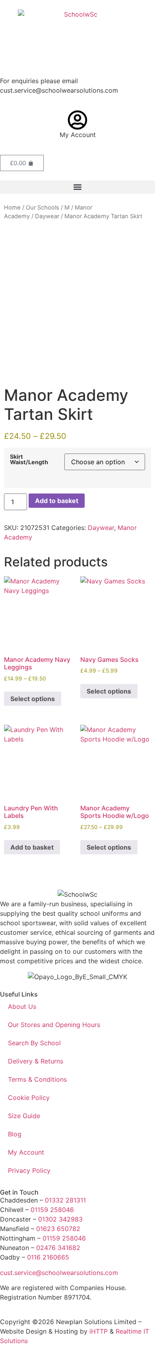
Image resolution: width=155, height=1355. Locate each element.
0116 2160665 (48, 1257)
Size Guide (24, 1116)
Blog (14, 1134)
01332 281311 (65, 1200)
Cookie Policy (29, 1098)
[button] (77, 187)
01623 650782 (58, 1229)
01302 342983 (60, 1219)
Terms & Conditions (37, 1079)
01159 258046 (52, 1210)
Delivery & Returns (35, 1061)
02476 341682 (58, 1248)
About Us (22, 1006)
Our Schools (42, 207)
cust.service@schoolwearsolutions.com (59, 1273)
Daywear (47, 216)
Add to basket (56, 501)
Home (12, 207)
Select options (32, 699)
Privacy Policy (29, 1170)
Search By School (34, 1043)
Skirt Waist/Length (29, 459)
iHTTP (98, 1331)
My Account (78, 135)
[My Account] (77, 120)
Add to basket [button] (32, 847)
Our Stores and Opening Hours (54, 1025)
